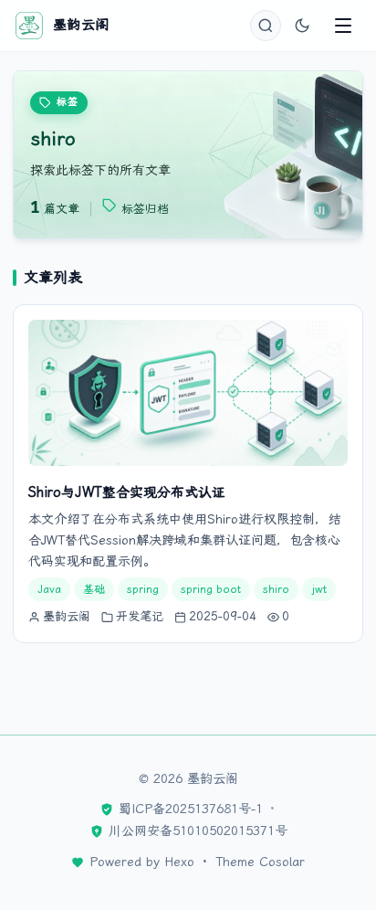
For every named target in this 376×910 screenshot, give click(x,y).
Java (49, 589)
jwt (319, 589)
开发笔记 (139, 616)
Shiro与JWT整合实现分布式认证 (126, 492)
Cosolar (282, 861)
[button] (265, 25)
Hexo (179, 861)
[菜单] (343, 25)
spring (143, 589)
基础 (94, 589)
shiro (276, 589)
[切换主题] (302, 25)
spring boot (211, 589)
